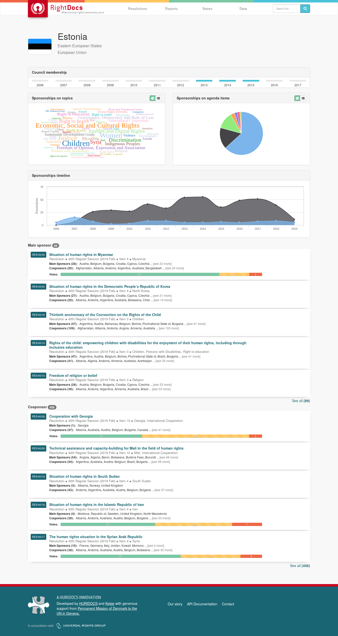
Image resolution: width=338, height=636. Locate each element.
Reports (171, 8)
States (207, 8)
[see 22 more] (162, 263)
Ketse (109, 603)
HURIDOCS (88, 603)
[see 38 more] (160, 461)
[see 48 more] (169, 457)
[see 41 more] (196, 323)
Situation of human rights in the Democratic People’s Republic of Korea (109, 286)
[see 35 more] (165, 361)
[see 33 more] (161, 389)
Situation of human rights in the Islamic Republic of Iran (96, 504)
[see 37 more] (164, 490)
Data (243, 8)
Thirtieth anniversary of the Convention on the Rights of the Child (105, 314)
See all (301, 400)
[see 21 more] (162, 295)
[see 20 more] (175, 268)
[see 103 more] (169, 328)
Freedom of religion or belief (73, 375)
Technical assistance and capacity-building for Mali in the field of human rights (116, 448)
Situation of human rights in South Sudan (84, 476)
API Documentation (202, 603)
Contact (228, 603)
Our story (175, 603)
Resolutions (137, 8)
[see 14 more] (163, 300)
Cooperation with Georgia (71, 416)
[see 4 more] (155, 545)
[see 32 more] (163, 550)
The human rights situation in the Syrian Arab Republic (96, 536)
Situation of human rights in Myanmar (81, 254)
